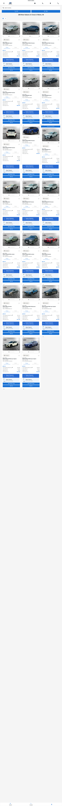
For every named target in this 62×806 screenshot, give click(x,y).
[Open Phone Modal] (58, 3)
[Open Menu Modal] (4, 3)
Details (15, 47)
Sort (17, 11)
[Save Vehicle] (19, 39)
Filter (47, 11)
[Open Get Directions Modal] (50, 3)
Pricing (7, 47)
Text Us (11, 70)
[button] (27, 3)
